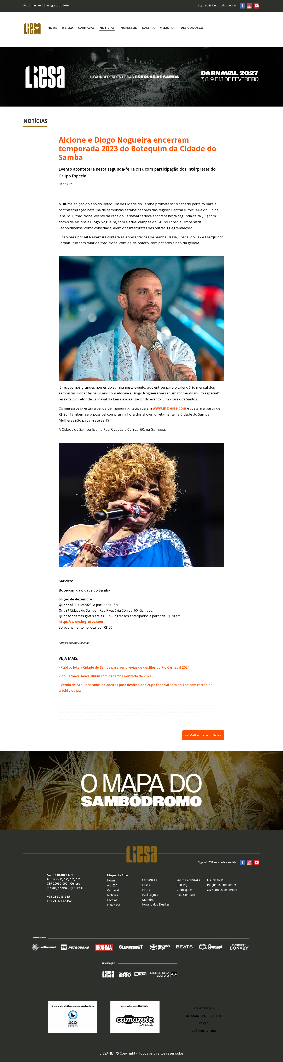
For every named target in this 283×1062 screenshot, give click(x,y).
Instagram (249, 5)
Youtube (256, 5)
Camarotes (149, 880)
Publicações (150, 895)
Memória (167, 27)
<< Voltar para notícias (203, 735)
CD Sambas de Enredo (222, 890)
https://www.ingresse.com (81, 621)
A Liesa (67, 27)
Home (52, 27)
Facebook (242, 5)
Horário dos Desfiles (156, 904)
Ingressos (128, 27)
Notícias (107, 27)
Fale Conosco (191, 27)
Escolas (112, 900)
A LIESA (112, 885)
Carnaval (86, 27)
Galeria (148, 27)
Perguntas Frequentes (222, 885)
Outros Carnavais (188, 880)
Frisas (146, 885)
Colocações (184, 890)
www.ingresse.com (169, 408)
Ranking (182, 885)
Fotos (146, 890)
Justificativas (215, 880)
